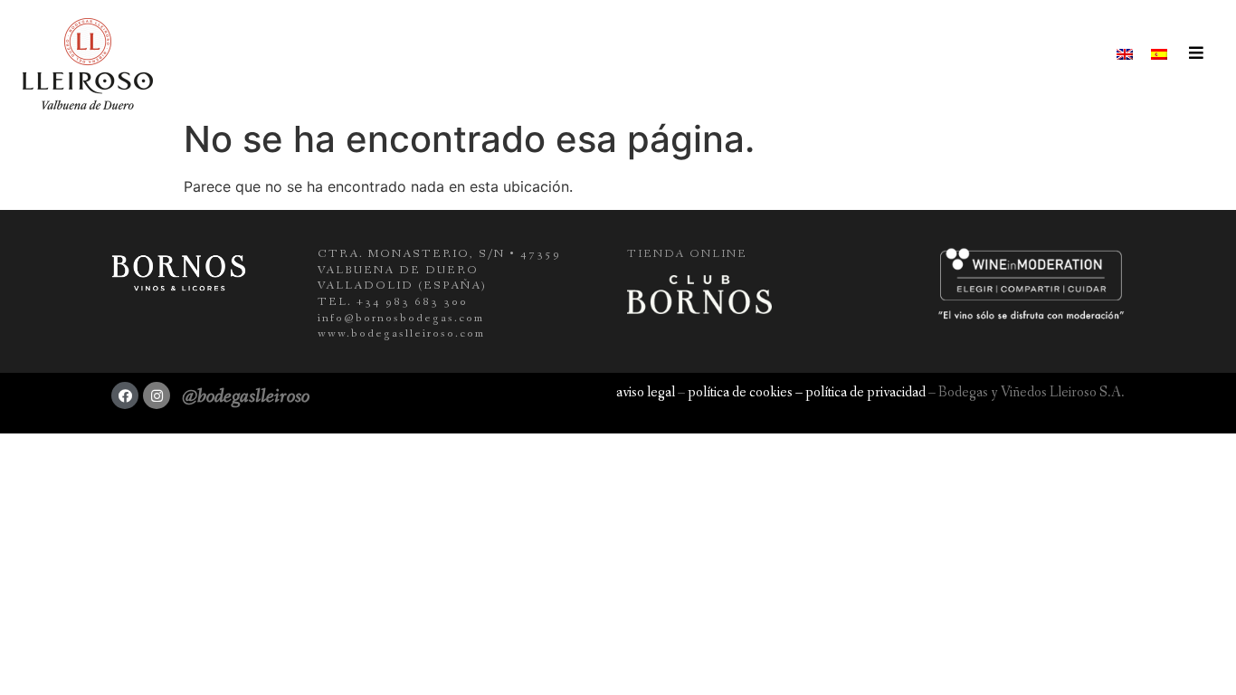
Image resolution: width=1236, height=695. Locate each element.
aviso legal (645, 392)
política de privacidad (865, 392)
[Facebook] (124, 395)
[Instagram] (156, 395)
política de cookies (740, 392)
